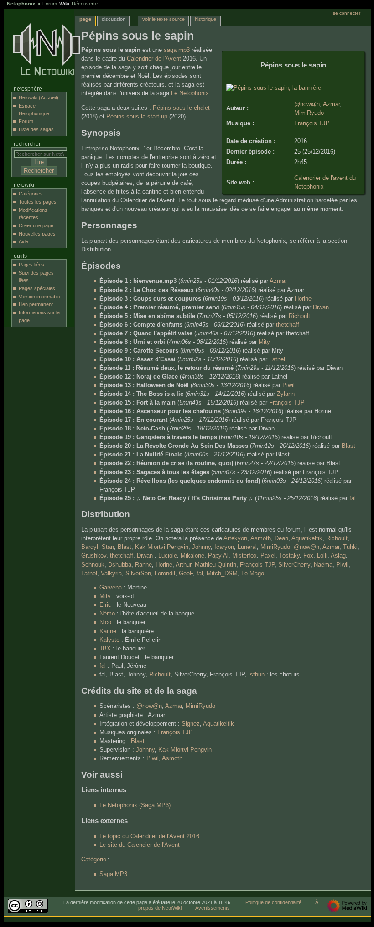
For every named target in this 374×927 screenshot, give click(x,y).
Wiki (64, 3)
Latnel (277, 359)
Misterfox (244, 556)
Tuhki (350, 547)
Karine (107, 631)
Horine (303, 299)
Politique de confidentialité (273, 902)
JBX (105, 648)
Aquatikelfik (306, 538)
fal (352, 498)
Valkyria (111, 573)
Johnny (201, 547)
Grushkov (93, 556)
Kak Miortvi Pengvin (161, 547)
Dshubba (119, 565)
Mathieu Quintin (215, 565)
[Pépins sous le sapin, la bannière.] (274, 88)
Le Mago (252, 573)
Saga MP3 (113, 874)
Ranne (143, 565)
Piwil (288, 385)
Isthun (256, 674)
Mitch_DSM (222, 573)
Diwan (321, 307)
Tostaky (289, 556)
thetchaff (287, 325)
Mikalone (192, 556)
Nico (105, 622)
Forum (49, 3)
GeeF (186, 573)
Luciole (167, 556)
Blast (348, 446)
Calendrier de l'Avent (154, 59)
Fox (308, 556)
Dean (281, 538)
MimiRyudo (309, 113)
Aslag (338, 556)
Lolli (322, 556)
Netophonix (21, 3)
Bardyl (89, 547)
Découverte (85, 3)
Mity (264, 342)
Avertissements (212, 908)
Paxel (267, 556)
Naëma (323, 565)
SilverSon (138, 573)
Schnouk (92, 565)
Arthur (183, 565)
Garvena (110, 587)
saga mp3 (177, 50)
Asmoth (260, 538)
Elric (105, 605)
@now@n (307, 104)
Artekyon (235, 538)
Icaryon (224, 547)
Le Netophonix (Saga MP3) (135, 805)
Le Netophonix (190, 93)
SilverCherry (294, 565)
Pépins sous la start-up (136, 116)
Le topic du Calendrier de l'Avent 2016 (149, 836)
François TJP (312, 123)
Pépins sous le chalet (181, 108)
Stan (108, 547)
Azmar (331, 104)
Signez (191, 724)
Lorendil (165, 573)
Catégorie (93, 859)
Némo (107, 613)
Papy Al (218, 556)
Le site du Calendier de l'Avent (139, 845)
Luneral (247, 547)
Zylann (286, 394)
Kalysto (109, 640)
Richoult (299, 316)
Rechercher (27, 144)
